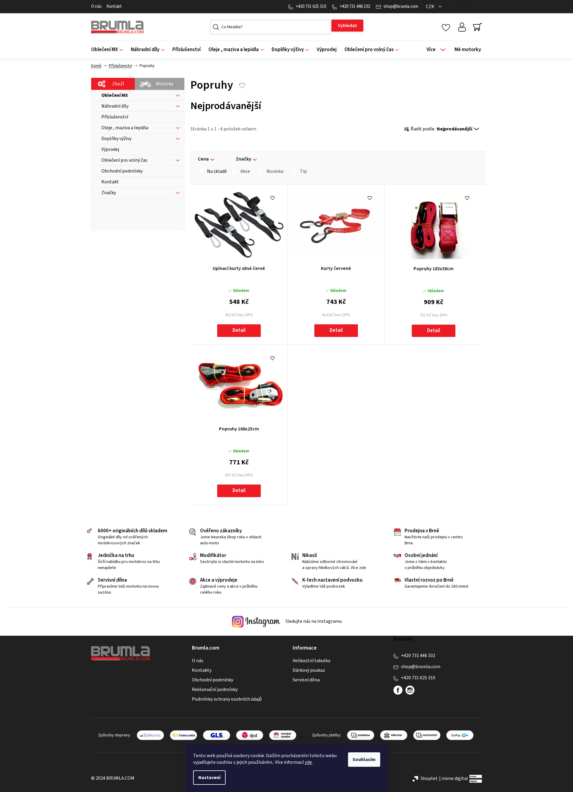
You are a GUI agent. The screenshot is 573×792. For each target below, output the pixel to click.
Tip (303, 171)
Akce (245, 171)
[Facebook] (397, 690)
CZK (430, 6)
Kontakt (114, 6)
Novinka (274, 171)
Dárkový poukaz (309, 670)
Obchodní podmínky (212, 680)
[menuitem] (109, 50)
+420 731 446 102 (355, 6)
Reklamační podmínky (215, 689)
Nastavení (209, 777)
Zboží (118, 84)
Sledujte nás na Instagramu (313, 621)
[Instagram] (409, 690)
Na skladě (217, 171)
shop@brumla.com (401, 6)
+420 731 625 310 (311, 6)
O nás (96, 6)
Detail (239, 330)
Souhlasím (364, 759)
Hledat (347, 26)
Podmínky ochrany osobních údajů (227, 699)
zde (308, 762)
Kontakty (201, 670)
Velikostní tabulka (311, 660)
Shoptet (429, 778)
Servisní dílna (306, 680)
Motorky (164, 84)
